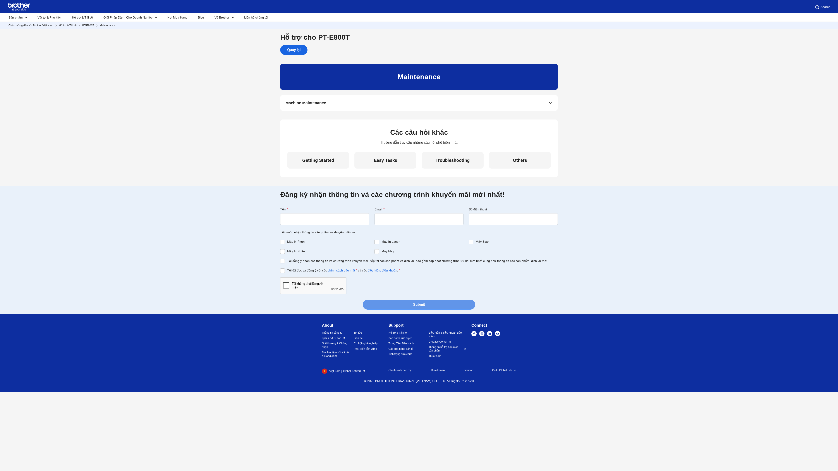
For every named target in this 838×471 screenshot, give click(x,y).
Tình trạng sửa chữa (400, 354)
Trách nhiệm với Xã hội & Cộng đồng (335, 354)
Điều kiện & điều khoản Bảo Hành (445, 334)
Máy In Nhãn (296, 251)
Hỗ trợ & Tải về (82, 17)
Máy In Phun (296, 241)
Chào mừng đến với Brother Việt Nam (31, 25)
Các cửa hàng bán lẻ (400, 348)
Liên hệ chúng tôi (256, 17)
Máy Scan (482, 241)
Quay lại (294, 50)
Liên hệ (358, 338)
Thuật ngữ (435, 356)
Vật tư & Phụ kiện (50, 17)
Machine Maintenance (305, 103)
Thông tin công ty (332, 332)
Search (825, 7)
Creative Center (438, 341)
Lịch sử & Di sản (331, 338)
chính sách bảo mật (341, 270)
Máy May (387, 251)
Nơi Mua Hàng (177, 17)
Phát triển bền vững (365, 348)
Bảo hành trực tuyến (400, 338)
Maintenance (107, 25)
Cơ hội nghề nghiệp (366, 343)
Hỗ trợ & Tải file (397, 332)
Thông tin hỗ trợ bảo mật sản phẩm (443, 349)
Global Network (352, 371)
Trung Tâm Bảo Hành (401, 343)
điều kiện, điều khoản (382, 270)
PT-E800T (88, 25)
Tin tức (358, 332)
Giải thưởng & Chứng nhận (334, 345)
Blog (201, 17)
